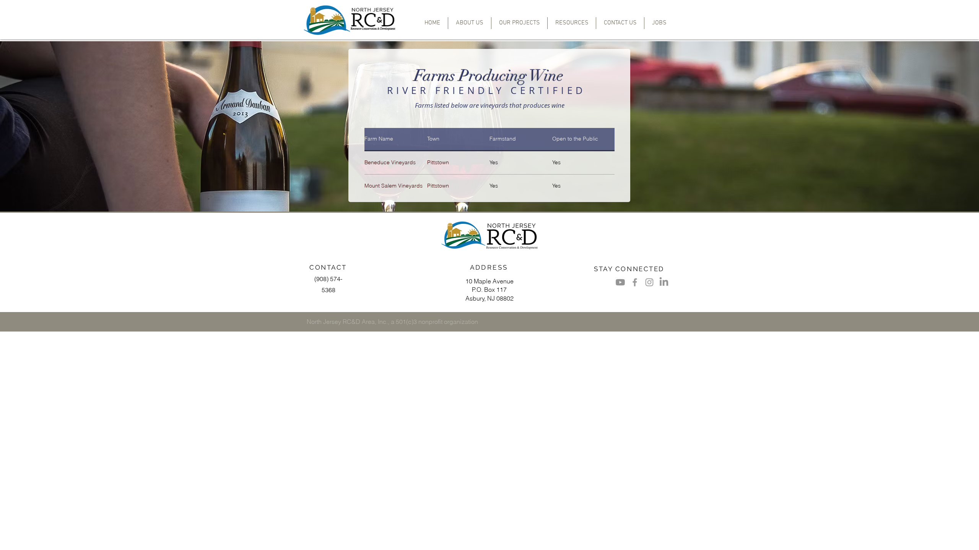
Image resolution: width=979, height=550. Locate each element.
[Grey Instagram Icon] (649, 282)
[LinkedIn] (664, 282)
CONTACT (328, 267)
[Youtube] (620, 282)
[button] (519, 23)
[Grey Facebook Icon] (634, 282)
